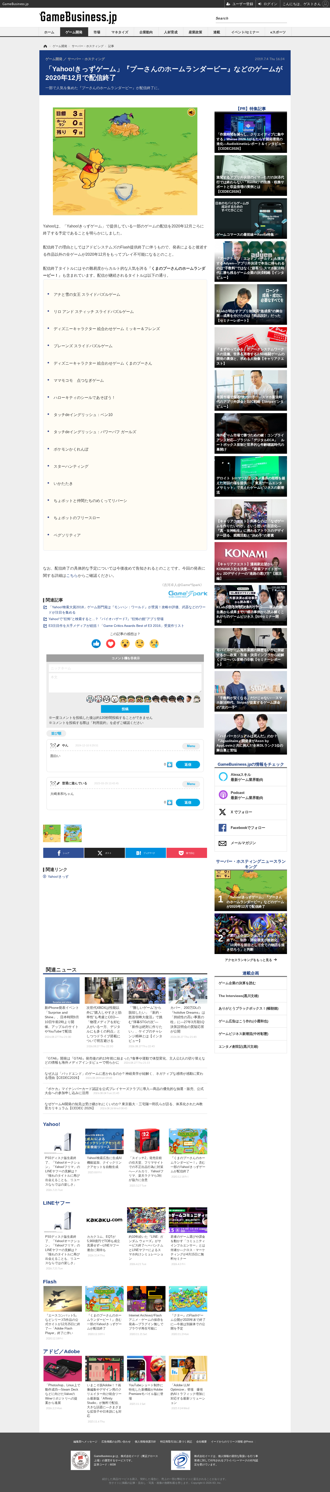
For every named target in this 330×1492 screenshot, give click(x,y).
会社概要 (201, 1441)
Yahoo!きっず (58, 876)
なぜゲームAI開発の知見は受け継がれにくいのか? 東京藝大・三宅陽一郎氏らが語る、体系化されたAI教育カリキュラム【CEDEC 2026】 (124, 1106)
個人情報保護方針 (145, 1441)
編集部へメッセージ (85, 1441)
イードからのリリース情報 (227, 1441)
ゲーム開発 (73, 32)
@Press (248, 1441)
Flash (50, 1281)
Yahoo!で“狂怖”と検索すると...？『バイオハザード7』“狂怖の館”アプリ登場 (106, 619)
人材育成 (171, 32)
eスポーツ (278, 32)
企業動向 (146, 32)
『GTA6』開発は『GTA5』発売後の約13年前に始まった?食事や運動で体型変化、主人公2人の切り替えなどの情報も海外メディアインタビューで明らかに (125, 1060)
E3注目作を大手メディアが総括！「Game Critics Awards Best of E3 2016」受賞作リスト (116, 626)
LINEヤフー (56, 1203)
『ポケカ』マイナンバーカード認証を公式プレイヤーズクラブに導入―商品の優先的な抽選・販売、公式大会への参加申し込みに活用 (124, 1091)
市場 (96, 32)
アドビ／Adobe (61, 1351)
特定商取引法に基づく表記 (176, 1441)
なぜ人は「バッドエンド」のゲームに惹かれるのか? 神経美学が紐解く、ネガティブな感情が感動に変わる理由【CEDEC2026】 (124, 1076)
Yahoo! (51, 1124)
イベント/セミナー (245, 32)
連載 (216, 32)
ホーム (49, 32)
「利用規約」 (99, 723)
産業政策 (195, 32)
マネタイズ (119, 32)
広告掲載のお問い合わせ (116, 1441)
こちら (72, 575)
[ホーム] (45, 46)
